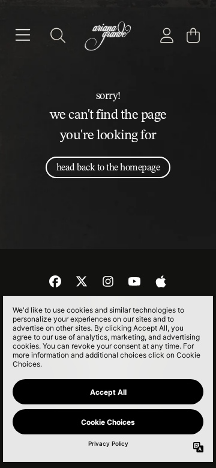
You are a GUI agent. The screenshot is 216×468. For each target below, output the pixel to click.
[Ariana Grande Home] (107, 35)
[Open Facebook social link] (55, 281)
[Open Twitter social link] (81, 281)
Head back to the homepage (108, 167)
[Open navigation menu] (23, 35)
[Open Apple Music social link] (161, 281)
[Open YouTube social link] (134, 281)
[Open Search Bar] (57, 35)
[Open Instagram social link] (108, 281)
